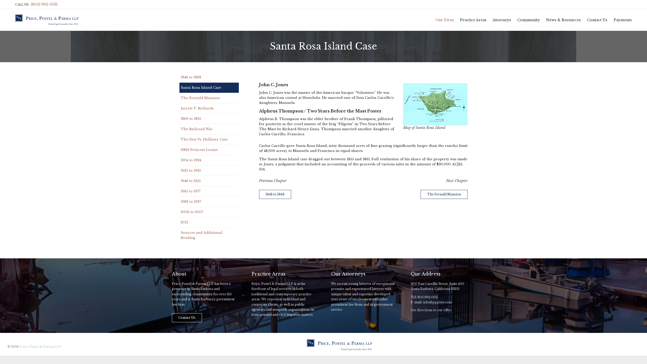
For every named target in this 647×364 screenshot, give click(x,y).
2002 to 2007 (192, 212)
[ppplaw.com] (46, 20)
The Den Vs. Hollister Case (204, 139)
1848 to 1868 (191, 77)
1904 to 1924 (191, 160)
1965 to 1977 (191, 191)
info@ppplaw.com (437, 302)
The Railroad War (197, 129)
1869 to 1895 (191, 119)
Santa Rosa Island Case (201, 87)
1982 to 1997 (191, 201)
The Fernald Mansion (200, 98)
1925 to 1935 (191, 170)
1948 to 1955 (191, 181)
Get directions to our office (431, 310)
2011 (184, 222)
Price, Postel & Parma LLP (40, 347)
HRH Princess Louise (199, 150)
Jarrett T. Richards (197, 108)
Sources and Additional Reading (201, 235)
